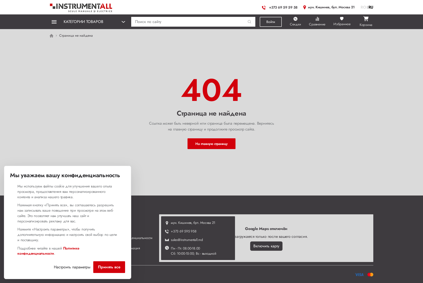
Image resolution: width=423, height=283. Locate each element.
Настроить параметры (72, 267)
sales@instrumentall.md (187, 239)
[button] (249, 22)
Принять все (109, 267)
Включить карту (266, 246)
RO (363, 7)
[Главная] (81, 7)
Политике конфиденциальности (48, 251)
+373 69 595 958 (183, 231)
